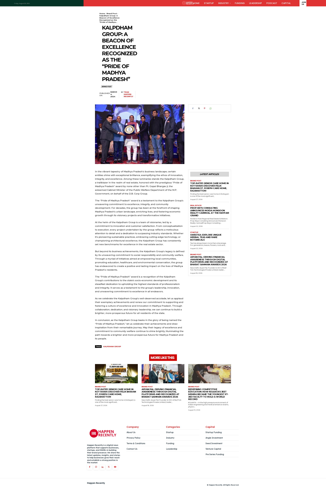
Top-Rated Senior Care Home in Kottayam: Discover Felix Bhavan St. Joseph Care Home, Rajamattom (209, 187)
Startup (194, 232)
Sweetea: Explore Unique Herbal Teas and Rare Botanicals (205, 237)
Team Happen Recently (128, 94)
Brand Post (112, 13)
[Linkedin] (102, 467)
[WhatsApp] (210, 108)
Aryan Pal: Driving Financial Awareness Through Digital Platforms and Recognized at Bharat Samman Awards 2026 (209, 261)
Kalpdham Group (112, 346)
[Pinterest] (204, 108)
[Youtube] (115, 467)
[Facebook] (192, 108)
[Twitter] (198, 108)
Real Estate (195, 205)
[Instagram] (96, 467)
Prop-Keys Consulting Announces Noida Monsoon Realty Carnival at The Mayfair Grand (209, 212)
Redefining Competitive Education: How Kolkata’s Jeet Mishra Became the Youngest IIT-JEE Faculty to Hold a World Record (208, 394)
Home (102, 13)
